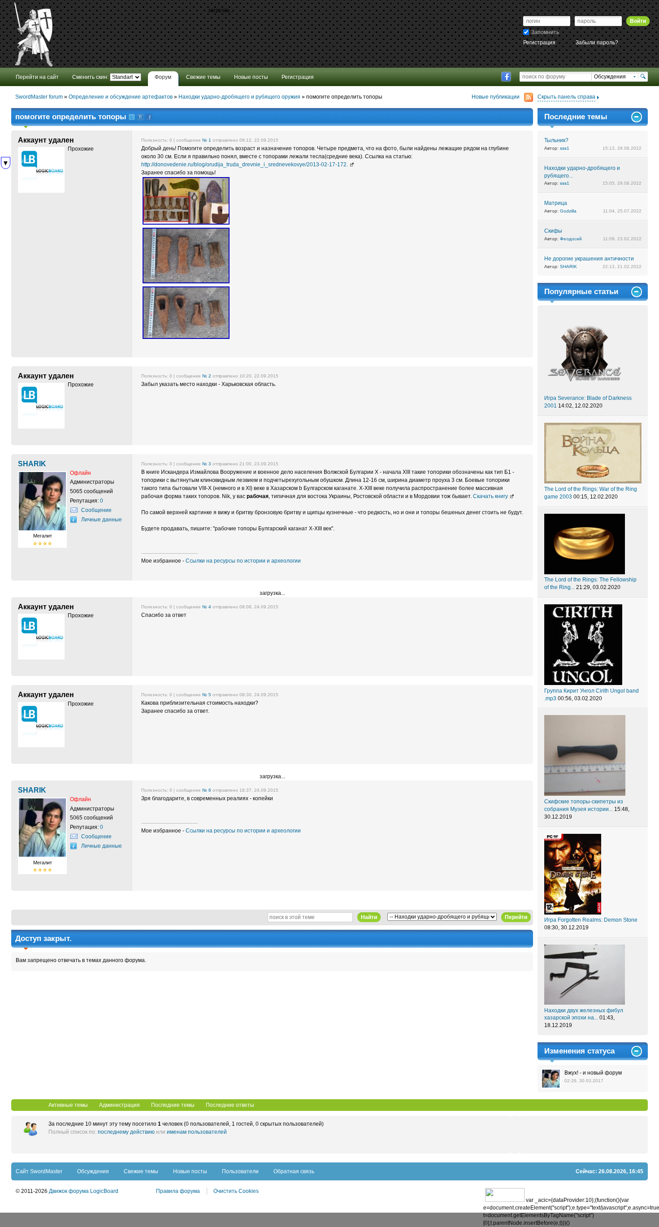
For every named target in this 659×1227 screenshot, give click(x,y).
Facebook (506, 77)
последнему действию (126, 1132)
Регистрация (539, 42)
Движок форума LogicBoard (83, 1191)
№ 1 (206, 140)
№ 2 (206, 375)
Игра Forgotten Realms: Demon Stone (590, 920)
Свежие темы (141, 1171)
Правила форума (178, 1191)
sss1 (564, 148)
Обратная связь (293, 1171)
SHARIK (568, 266)
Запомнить (545, 32)
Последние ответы (230, 1105)
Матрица (555, 203)
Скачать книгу (490, 496)
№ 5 (206, 694)
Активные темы (68, 1105)
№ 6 (206, 790)
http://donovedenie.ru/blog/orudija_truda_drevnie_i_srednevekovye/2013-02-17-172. (244, 164)
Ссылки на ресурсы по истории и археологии (243, 561)
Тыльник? (556, 140)
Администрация (119, 1105)
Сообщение (96, 510)
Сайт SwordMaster (39, 1171)
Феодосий (571, 238)
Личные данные (101, 519)
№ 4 (206, 606)
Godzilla (568, 210)
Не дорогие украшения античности (589, 259)
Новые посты (190, 1171)
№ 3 (206, 463)
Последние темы (173, 1105)
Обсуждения (93, 1171)
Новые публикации (496, 97)
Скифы (553, 231)
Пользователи (240, 1171)
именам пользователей (197, 1132)
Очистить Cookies (236, 1191)
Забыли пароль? (597, 42)
